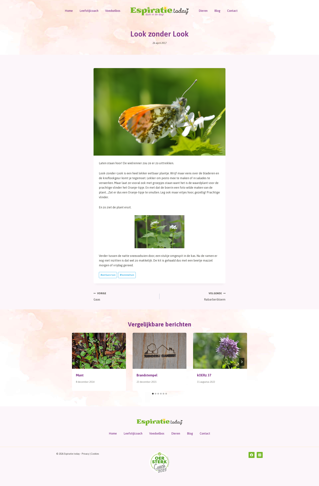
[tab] (153, 394)
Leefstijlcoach (89, 10)
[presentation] (99, 351)
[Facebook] (252, 455)
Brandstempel (147, 375)
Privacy (85, 453)
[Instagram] (260, 455)
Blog (217, 10)
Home (69, 10)
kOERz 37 (204, 375)
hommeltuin (127, 275)
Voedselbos (112, 10)
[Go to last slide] (77, 362)
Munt (80, 375)
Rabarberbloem (214, 296)
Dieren (203, 10)
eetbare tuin (108, 275)
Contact (232, 10)
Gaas (100, 296)
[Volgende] (241, 362)
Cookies (95, 453)
